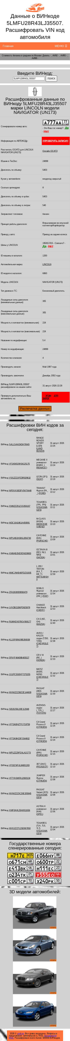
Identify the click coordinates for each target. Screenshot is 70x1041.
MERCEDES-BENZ (41, 525)
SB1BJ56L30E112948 (19, 709)
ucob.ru (20, 1033)
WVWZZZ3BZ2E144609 (20, 692)
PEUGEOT (42, 766)
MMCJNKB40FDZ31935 (20, 573)
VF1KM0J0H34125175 (19, 464)
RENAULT (41, 467)
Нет (46, 131)
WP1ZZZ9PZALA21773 (20, 752)
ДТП (56, 396)
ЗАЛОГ (45, 398)
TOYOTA (41, 713)
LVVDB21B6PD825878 (19, 607)
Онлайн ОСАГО (49, 151)
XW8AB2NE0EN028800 (20, 553)
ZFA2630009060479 (18, 592)
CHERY (40, 610)
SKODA (40, 557)
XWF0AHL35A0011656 (19, 810)
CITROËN (41, 727)
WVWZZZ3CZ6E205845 (20, 793)
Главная (8, 46)
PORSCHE (42, 541)
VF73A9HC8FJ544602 (19, 738)
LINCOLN (46, 264)
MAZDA (40, 624)
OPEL (39, 814)
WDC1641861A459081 (19, 523)
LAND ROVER (40, 449)
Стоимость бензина (11, 55)
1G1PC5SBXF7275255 (19, 674)
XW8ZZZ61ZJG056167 (19, 506)
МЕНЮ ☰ (61, 46)
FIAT (45, 596)
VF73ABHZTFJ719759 (19, 724)
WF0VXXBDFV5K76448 (20, 490)
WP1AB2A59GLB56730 (20, 538)
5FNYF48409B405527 (19, 657)
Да (67, 128)
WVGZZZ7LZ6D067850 (20, 828)
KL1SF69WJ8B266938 (19, 639)
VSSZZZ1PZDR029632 (20, 478)
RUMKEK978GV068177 (20, 621)
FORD (42, 493)
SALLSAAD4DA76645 (19, 444)
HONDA (40, 660)
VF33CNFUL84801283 (19, 765)
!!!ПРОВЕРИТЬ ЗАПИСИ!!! (55, 141)
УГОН (48, 396)
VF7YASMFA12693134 (19, 778)
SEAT (39, 479)
